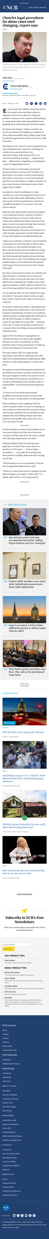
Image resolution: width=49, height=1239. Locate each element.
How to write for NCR (11, 1154)
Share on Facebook (31, 103)
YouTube (26, 1215)
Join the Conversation (10, 93)
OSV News (16, 786)
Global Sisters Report (11, 1064)
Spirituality (7, 1046)
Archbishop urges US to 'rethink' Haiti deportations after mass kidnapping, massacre (24, 778)
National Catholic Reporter (6, 1207)
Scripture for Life (9, 1050)
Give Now (6, 1091)
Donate (31, 7)
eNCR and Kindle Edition (12, 1136)
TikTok (34, 1215)
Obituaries (7, 1077)
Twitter (18, 1215)
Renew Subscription (11, 1124)
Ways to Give (8, 1103)
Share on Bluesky (27, 103)
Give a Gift (7, 1128)
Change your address (11, 1166)
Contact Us (7, 1150)
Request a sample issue (12, 1140)
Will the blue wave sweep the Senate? (23, 732)
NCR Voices (9, 723)
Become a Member (10, 1095)
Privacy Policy (8, 1187)
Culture (6, 1038)
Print (45, 103)
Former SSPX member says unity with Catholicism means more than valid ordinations (27, 584)
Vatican (5, 1034)
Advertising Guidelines (9, 1222)
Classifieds (7, 1073)
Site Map (38, 1222)
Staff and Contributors (12, 1191)
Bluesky (14, 1215)
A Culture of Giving (10, 1099)
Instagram (30, 1215)
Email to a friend (40, 103)
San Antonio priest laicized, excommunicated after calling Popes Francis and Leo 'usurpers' (27, 540)
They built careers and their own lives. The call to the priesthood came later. (27, 672)
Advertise (6, 1081)
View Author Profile (8, 81)
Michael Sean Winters (11, 737)
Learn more (32, 95)
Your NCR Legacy (9, 1107)
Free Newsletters (9, 1132)
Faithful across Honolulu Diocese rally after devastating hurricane (24, 826)
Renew (36, 7)
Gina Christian (8, 786)
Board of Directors (10, 1195)
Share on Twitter (36, 103)
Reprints (6, 1170)
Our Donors (7, 1111)
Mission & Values (9, 1183)
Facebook (22, 1215)
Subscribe (43, 7)
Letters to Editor (9, 1162)
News (5, 29)
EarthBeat (7, 1060)
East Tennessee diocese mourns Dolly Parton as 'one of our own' (24, 872)
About (5, 1179)
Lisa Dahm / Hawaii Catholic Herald (15, 832)
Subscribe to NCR (9, 1120)
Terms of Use (21, 1222)
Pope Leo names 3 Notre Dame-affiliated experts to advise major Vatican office (27, 628)
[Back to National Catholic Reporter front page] (12, 8)
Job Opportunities (10, 1158)
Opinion (5, 727)
